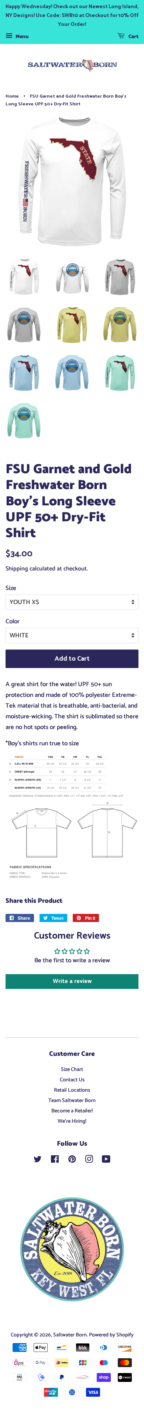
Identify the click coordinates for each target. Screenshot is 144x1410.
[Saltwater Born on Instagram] (89, 1160)
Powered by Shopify (111, 1335)
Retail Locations (72, 1090)
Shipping (17, 569)
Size (11, 588)
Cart (132, 37)
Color (13, 621)
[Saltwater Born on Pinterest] (72, 1160)
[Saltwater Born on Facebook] (55, 1160)
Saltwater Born (70, 1335)
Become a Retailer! (72, 1110)
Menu (21, 37)
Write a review (72, 981)
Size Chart (72, 1069)
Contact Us (72, 1079)
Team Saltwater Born (72, 1100)
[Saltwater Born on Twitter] (38, 1160)
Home (12, 96)
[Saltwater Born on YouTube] (106, 1160)
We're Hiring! (72, 1121)
